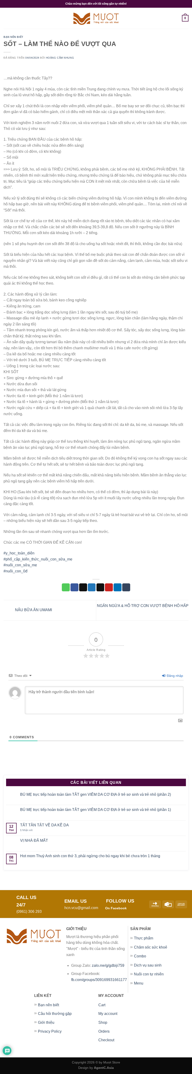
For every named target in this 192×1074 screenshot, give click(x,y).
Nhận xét (26, 830)
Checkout (106, 1040)
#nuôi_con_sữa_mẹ (20, 565)
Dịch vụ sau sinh (148, 965)
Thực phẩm (143, 938)
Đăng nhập (174, 676)
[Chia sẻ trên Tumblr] (126, 587)
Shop (102, 1022)
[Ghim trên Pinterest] (109, 587)
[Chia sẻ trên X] (83, 587)
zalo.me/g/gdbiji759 (108, 965)
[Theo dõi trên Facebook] (132, 908)
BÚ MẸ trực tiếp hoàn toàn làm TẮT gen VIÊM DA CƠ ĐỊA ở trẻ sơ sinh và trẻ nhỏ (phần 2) (95, 794)
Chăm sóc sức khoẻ (150, 947)
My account (107, 1014)
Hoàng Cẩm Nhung (60, 57)
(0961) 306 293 (29, 911)
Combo (140, 956)
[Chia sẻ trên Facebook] (74, 587)
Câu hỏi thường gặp (55, 1014)
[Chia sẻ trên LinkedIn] (118, 587)
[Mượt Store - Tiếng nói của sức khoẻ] (96, 18)
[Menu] (6, 18)
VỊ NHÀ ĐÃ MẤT (34, 840)
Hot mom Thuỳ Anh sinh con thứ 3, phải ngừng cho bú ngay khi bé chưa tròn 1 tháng (90, 856)
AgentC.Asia (104, 1068)
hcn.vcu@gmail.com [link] (81, 908)
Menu (138, 983)
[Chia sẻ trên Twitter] (92, 587)
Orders (104, 1031)
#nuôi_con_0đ (15, 571)
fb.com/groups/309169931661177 (99, 980)
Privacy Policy (50, 1031)
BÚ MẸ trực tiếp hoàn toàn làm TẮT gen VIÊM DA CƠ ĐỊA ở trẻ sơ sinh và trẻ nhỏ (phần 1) (95, 810)
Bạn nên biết (13, 37)
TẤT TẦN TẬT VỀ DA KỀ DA (44, 825)
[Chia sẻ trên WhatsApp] (66, 587)
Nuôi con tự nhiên (149, 974)
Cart (101, 1005)
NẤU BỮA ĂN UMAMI (33, 610)
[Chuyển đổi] (183, 938)
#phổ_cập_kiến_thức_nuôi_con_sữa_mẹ (38, 559)
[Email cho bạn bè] (100, 587)
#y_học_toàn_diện (19, 553)
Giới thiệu (46, 1022)
